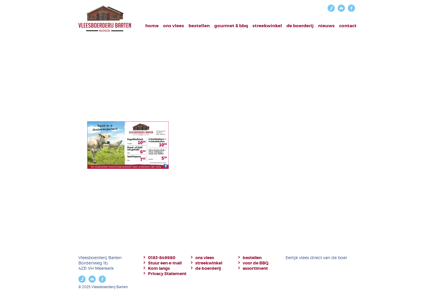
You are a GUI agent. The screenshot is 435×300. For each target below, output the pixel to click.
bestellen (199, 26)
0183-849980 (161, 257)
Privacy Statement (167, 273)
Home (152, 26)
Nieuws (326, 26)
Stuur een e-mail (165, 263)
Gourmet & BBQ (231, 26)
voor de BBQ (255, 263)
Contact (348, 26)
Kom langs (159, 268)
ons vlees (204, 257)
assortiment (255, 268)
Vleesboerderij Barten (104, 18)
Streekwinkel (267, 26)
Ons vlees (173, 26)
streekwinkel (208, 263)
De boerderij (300, 26)
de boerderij (208, 268)
